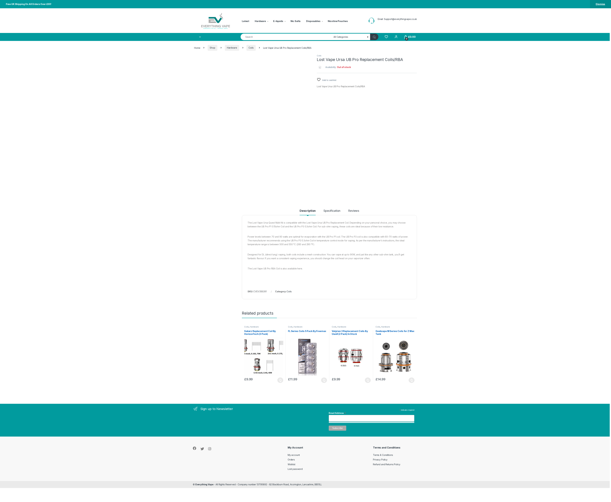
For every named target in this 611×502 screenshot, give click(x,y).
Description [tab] (308, 210)
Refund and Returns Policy (386, 464)
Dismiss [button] (600, 4)
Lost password (295, 469)
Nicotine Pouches (338, 21)
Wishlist (291, 464)
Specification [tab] (331, 210)
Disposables (313, 21)
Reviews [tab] (353, 210)
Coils (251, 47)
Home (197, 47)
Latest (245, 21)
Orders (291, 459)
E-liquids (278, 21)
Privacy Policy (380, 459)
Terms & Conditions (383, 455)
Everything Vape (204, 484)
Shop (212, 47)
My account (294, 455)
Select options (279, 380)
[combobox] (286, 37)
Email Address (337, 413)
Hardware (260, 21)
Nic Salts (296, 21)
